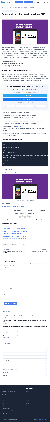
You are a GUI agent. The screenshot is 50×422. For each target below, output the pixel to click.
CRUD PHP (24, 366)
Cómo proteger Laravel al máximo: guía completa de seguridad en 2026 (20, 335)
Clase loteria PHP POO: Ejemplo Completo (14, 228)
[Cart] (34, 2)
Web (5, 294)
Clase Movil (5, 244)
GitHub (27, 403)
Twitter (27, 400)
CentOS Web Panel (24, 357)
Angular (24, 351)
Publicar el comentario (10, 303)
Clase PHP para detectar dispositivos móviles (15, 231)
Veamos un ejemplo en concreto (12, 65)
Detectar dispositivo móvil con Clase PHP (13, 63)
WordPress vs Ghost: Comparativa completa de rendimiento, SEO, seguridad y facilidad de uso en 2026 (25, 327)
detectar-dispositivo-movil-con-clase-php (13, 206)
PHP (17, 112)
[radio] (20, 216)
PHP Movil (22, 244)
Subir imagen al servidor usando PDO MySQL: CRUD (17, 238)
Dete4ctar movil (13, 244)
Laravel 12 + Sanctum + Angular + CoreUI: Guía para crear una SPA (18, 315)
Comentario (7, 267)
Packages (18, 2)
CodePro (46, 419)
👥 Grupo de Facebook (25, 99)
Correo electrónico (9, 288)
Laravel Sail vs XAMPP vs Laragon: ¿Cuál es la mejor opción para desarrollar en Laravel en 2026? (24, 321)
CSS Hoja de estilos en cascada (24, 369)
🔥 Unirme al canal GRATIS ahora (25, 95)
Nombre (6, 283)
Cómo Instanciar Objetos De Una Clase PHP (14, 236)
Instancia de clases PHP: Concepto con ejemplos (16, 226)
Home (3, 7)
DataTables (24, 375)
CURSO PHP (24, 372)
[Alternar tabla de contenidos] (45, 62)
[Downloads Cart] (38, 2)
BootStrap (24, 354)
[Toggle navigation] (47, 2)
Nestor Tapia (19, 17)
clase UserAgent (20, 126)
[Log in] (41, 2)
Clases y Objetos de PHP (10, 7)
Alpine (24, 347)
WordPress (41, 419)
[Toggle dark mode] (44, 2)
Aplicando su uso (9, 66)
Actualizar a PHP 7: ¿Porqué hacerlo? (13, 233)
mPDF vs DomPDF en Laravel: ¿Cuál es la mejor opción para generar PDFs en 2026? (23, 331)
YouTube (28, 405)
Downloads (27, 2)
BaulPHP (7, 419)
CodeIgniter (24, 363)
